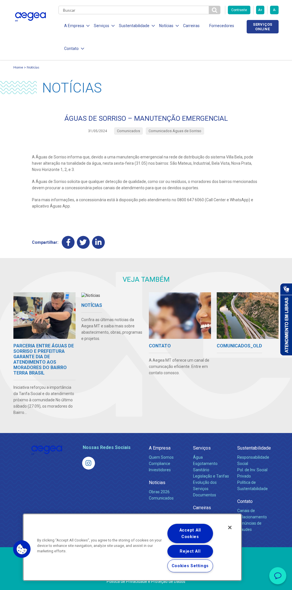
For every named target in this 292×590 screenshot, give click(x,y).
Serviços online (262, 26)
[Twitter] (83, 242)
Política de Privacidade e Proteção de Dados (146, 581)
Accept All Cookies (190, 533)
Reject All (190, 551)
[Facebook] (68, 242)
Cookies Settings (190, 565)
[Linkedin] (98, 242)
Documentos (204, 495)
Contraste (239, 10)
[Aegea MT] (88, 463)
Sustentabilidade (254, 448)
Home (18, 67)
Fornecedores (221, 25)
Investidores (160, 470)
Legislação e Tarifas (211, 476)
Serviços (202, 448)
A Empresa (160, 448)
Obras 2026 (159, 492)
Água (198, 457)
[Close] (230, 527)
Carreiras (191, 25)
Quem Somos (161, 457)
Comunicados (161, 498)
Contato (245, 501)
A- (274, 10)
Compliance (159, 463)
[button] (22, 549)
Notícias (33, 67)
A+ (260, 10)
